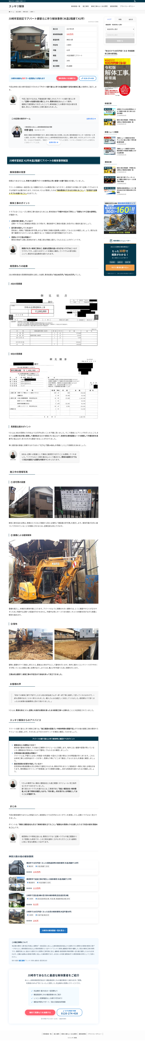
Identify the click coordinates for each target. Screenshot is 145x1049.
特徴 (120, 19)
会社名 (131, 19)
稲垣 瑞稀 (22, 960)
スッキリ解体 (16, 6)
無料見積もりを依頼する (67, 78)
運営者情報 (82, 1034)
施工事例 (56, 1034)
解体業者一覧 (47, 1034)
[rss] (134, 1)
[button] (11, 317)
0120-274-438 (89, 78)
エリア (109, 19)
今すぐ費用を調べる (119, 267)
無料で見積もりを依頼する (40, 1012)
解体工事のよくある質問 (69, 1034)
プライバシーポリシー (95, 1034)
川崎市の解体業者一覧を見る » (53, 930)
